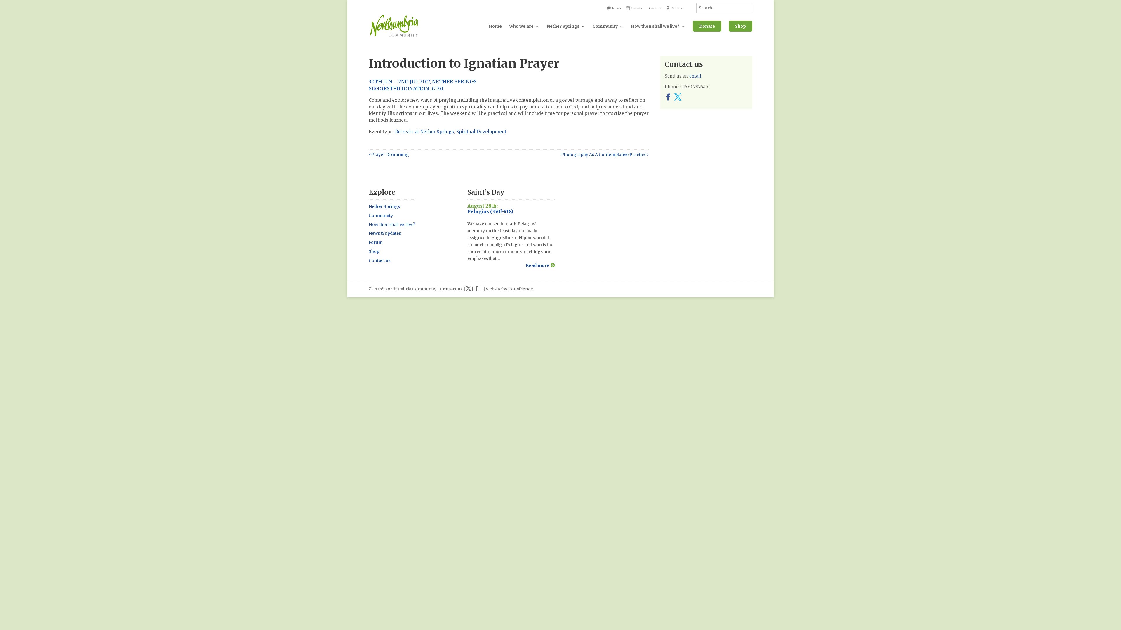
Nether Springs (563, 26)
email (695, 76)
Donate (707, 26)
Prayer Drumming (389, 154)
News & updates (385, 233)
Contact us (379, 260)
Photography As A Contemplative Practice (604, 154)
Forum (375, 242)
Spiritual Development (481, 131)
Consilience (520, 289)
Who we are (521, 26)
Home (495, 26)
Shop (740, 26)
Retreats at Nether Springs (424, 131)
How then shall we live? (655, 26)
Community (605, 26)
